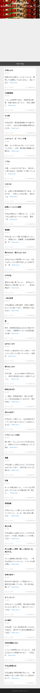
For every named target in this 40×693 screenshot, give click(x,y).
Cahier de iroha (20, 2)
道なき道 (8, 526)
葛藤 (6, 458)
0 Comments (30, 87)
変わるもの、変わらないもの (15, 252)
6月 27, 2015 (9, 87)
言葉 (6, 480)
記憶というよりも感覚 (13, 207)
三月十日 (8, 184)
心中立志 (8, 275)
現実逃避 (8, 503)
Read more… (14, 82)
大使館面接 (9, 93)
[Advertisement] (20, 40)
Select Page (20, 64)
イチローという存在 (12, 435)
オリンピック (10, 597)
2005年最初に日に (11, 643)
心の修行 (8, 620)
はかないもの (10, 343)
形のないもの (10, 366)
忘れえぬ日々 (10, 412)
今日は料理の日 (10, 666)
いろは (7, 161)
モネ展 (7, 115)
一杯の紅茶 (9, 298)
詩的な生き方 (10, 389)
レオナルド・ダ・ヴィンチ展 (15, 138)
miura (7, 73)
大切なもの (9, 70)
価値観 (7, 230)
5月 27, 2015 (9, 660)
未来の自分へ (10, 574)
